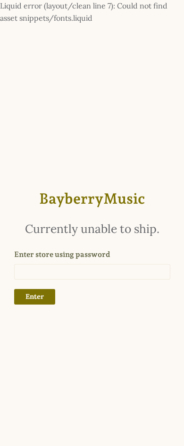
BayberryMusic (92, 198)
